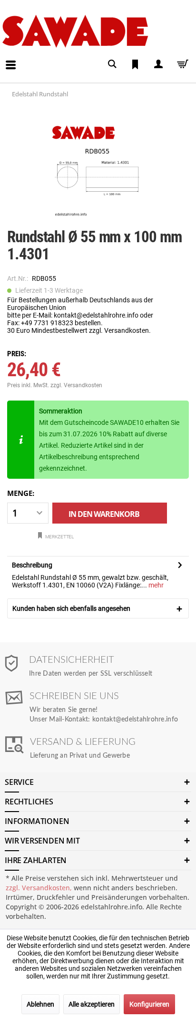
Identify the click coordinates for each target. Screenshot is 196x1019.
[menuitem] (3, 58)
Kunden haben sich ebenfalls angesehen (71, 608)
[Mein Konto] (157, 64)
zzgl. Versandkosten (76, 385)
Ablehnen (40, 1004)
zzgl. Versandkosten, (39, 887)
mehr (155, 585)
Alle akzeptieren (92, 1004)
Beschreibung (32, 565)
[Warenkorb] (180, 64)
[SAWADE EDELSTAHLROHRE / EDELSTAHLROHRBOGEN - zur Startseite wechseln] (96, 31)
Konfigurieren (149, 1004)
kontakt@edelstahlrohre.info (135, 719)
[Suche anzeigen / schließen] (112, 64)
